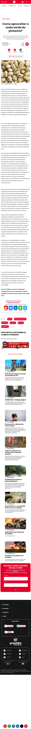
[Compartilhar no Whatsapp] (9, 726)
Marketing (4, 322)
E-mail (5, 581)
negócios (12, 322)
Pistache (20, 322)
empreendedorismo (20, 319)
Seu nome (6, 575)
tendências (5, 326)
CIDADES (19, 5)
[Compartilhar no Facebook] (13, 726)
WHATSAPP (4, 5)
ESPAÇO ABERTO (6, 19)
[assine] (26, 726)
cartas (10, 319)
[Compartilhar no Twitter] (21, 726)
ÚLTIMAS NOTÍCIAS (12, 5)
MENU (5, 2)
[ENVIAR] (16, 589)
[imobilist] (5, 726)
